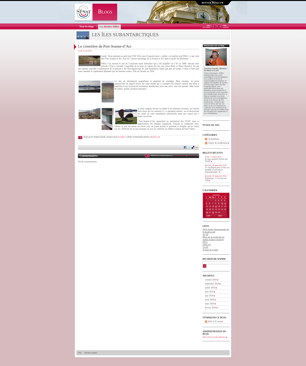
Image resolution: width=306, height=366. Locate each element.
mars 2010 (209, 303)
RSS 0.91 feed (214, 321)
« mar (208, 215)
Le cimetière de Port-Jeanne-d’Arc (105, 46)
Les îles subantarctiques (125, 34)
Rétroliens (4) (155, 137)
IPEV (205, 242)
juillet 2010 (210, 288)
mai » (220, 215)
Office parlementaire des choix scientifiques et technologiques (216, 75)
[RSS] (206, 139)
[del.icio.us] (193, 147)
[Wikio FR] (197, 147)
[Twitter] (189, 147)
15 (216, 206)
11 (225, 203)
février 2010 (210, 307)
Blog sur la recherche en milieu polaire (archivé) (213, 238)
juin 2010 (209, 292)
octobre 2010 (211, 280)
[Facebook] (185, 147)
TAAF (205, 247)
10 (222, 203)
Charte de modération (218, 143)
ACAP (205, 234)
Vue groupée (192, 155)
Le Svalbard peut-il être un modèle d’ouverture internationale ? (217, 169)
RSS (79, 353)
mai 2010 (209, 295)
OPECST (207, 245)
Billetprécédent (206, 26)
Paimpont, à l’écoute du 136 (215, 179)
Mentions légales (90, 353)
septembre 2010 (212, 284)
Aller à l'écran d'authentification (214, 337)
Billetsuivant (226, 26)
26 (207, 212)
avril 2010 (209, 299)
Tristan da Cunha (210, 250)
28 (213, 212)
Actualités (121, 137)
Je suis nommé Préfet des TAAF (216, 160)
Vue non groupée (179, 155)
